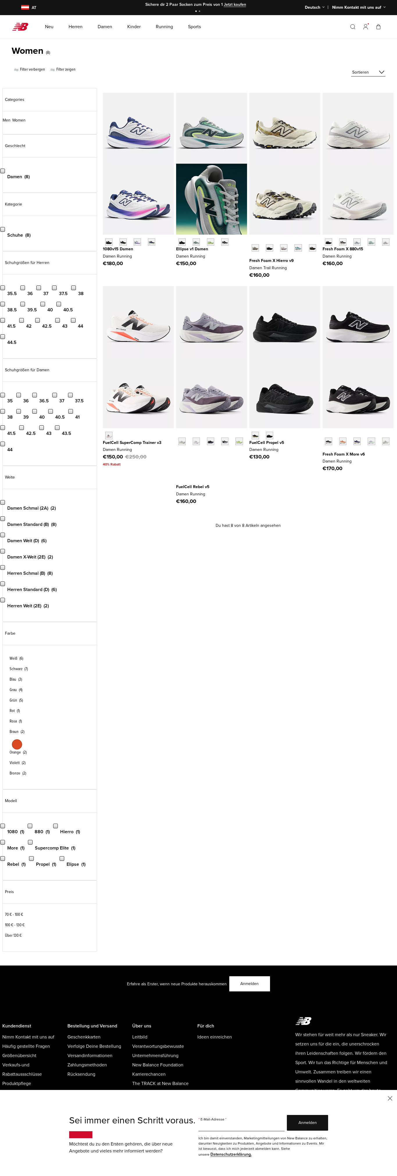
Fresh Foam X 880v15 (343, 249)
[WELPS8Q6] (182, 242)
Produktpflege (16, 1083)
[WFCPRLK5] (269, 435)
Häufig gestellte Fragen (26, 1046)
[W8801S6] (386, 242)
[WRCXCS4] (109, 435)
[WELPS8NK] (210, 242)
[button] (365, 26)
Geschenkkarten (84, 1037)
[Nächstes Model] (252, 256)
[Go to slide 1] (197, 11)
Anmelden (249, 983)
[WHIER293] (312, 248)
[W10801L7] (137, 242)
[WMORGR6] (328, 441)
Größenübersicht (19, 1056)
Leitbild (139, 1037)
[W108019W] (151, 242)
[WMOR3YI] (386, 441)
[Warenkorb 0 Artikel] (378, 26)
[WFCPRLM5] (255, 435)
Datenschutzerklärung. (231, 1154)
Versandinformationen (89, 1056)
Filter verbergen (32, 69)
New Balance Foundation (157, 1065)
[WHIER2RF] (284, 248)
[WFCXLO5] (210, 441)
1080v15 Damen (118, 249)
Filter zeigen (66, 69)
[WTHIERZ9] (269, 248)
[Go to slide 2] (200, 11)
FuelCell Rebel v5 (193, 486)
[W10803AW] (109, 242)
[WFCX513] (239, 441)
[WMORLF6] (357, 441)
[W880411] (357, 242)
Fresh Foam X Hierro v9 (271, 260)
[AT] (21, 8)
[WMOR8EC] (371, 441)
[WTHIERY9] (255, 248)
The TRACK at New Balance (160, 1083)
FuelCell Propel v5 (266, 442)
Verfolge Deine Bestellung (94, 1046)
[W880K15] (328, 242)
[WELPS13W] (196, 242)
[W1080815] (123, 242)
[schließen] (390, 1098)
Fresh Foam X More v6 (344, 454)
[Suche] (352, 26)
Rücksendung (81, 1074)
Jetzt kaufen (235, 4)
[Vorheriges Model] (252, 241)
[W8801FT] (371, 242)
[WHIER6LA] (298, 248)
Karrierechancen (149, 1074)
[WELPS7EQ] (225, 242)
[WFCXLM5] (196, 441)
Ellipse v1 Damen (192, 249)
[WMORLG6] (343, 441)
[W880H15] (343, 242)
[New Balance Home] (22, 27)
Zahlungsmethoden (87, 1065)
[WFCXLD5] (182, 441)
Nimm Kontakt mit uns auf (28, 1037)
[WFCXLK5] (225, 441)
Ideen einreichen (214, 1037)
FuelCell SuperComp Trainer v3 (132, 442)
